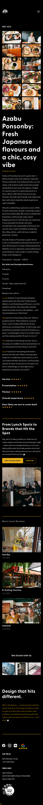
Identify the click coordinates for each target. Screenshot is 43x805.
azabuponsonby (8, 171)
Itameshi (6, 625)
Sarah (4, 351)
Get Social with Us (21, 655)
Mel (3, 317)
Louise (4, 298)
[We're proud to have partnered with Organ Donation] (8, 668)
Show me (30, 460)
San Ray (6, 554)
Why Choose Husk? (13, 460)
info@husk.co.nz (10, 759)
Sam (4, 340)
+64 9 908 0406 (8, 762)
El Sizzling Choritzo (11, 590)
